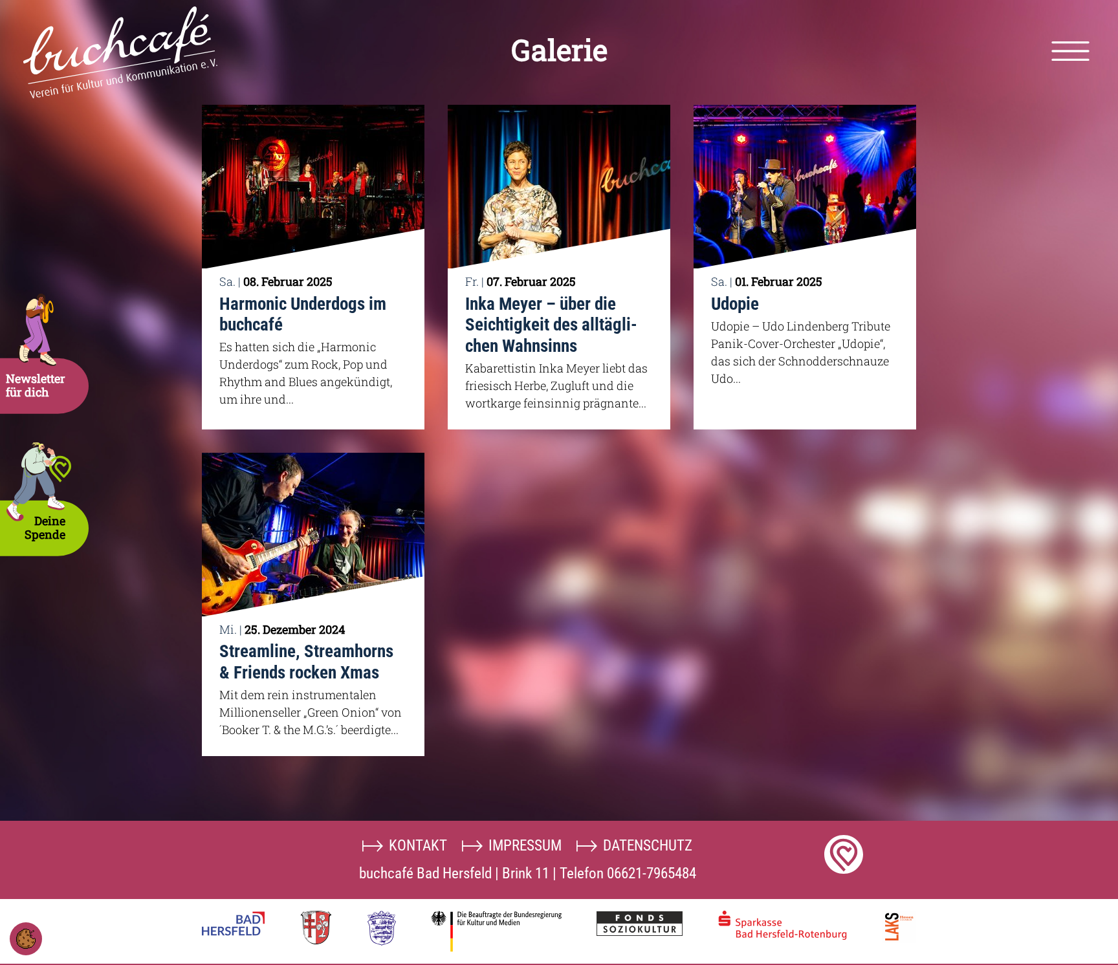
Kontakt (418, 845)
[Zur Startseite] (120, 52)
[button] (1070, 51)
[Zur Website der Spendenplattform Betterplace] (843, 854)
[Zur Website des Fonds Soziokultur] (640, 924)
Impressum (525, 845)
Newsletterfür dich (35, 385)
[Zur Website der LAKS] (899, 927)
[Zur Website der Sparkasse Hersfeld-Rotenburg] (783, 925)
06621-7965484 (651, 873)
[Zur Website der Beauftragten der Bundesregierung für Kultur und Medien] (496, 931)
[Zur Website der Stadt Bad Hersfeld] (233, 924)
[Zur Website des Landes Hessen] (381, 928)
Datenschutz (647, 845)
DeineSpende (45, 527)
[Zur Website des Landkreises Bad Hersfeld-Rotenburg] (316, 927)
